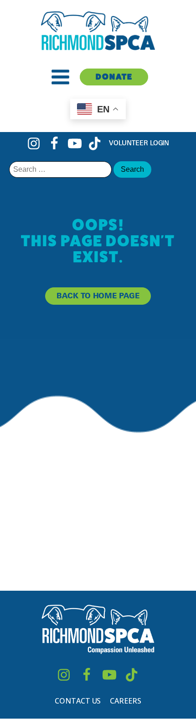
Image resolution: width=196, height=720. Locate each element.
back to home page (98, 295)
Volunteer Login (139, 143)
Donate (114, 76)
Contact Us (78, 701)
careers (125, 701)
